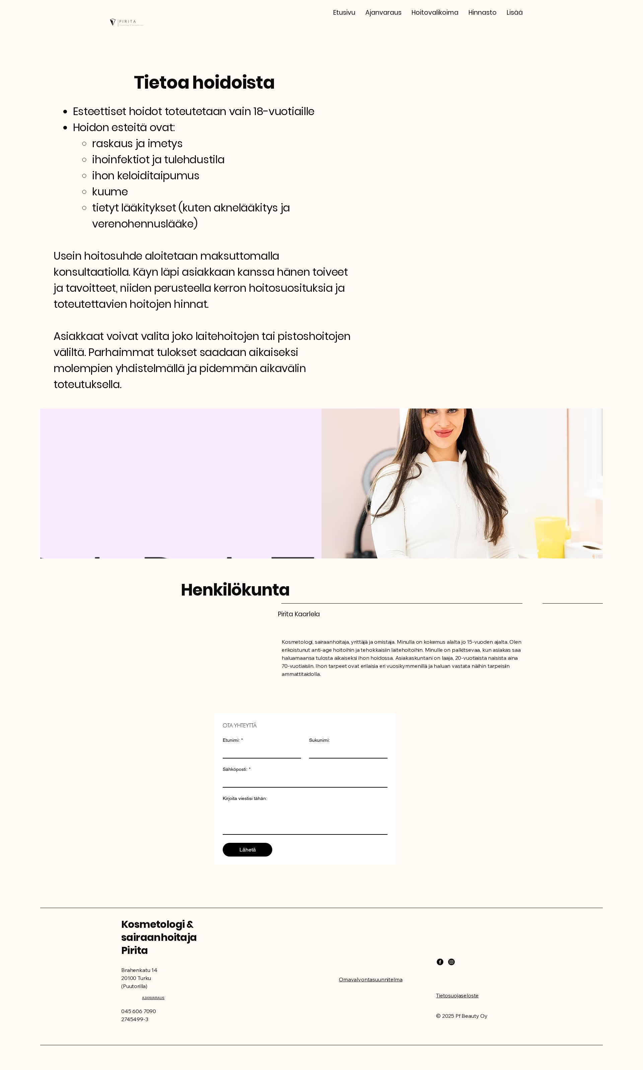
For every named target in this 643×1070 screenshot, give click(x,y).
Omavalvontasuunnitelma (370, 979)
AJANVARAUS (153, 998)
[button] (435, 13)
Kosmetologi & (157, 924)
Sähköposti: (237, 769)
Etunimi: (233, 740)
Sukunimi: (319, 740)
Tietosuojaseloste (457, 995)
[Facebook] (440, 962)
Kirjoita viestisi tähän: (245, 798)
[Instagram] (451, 962)
